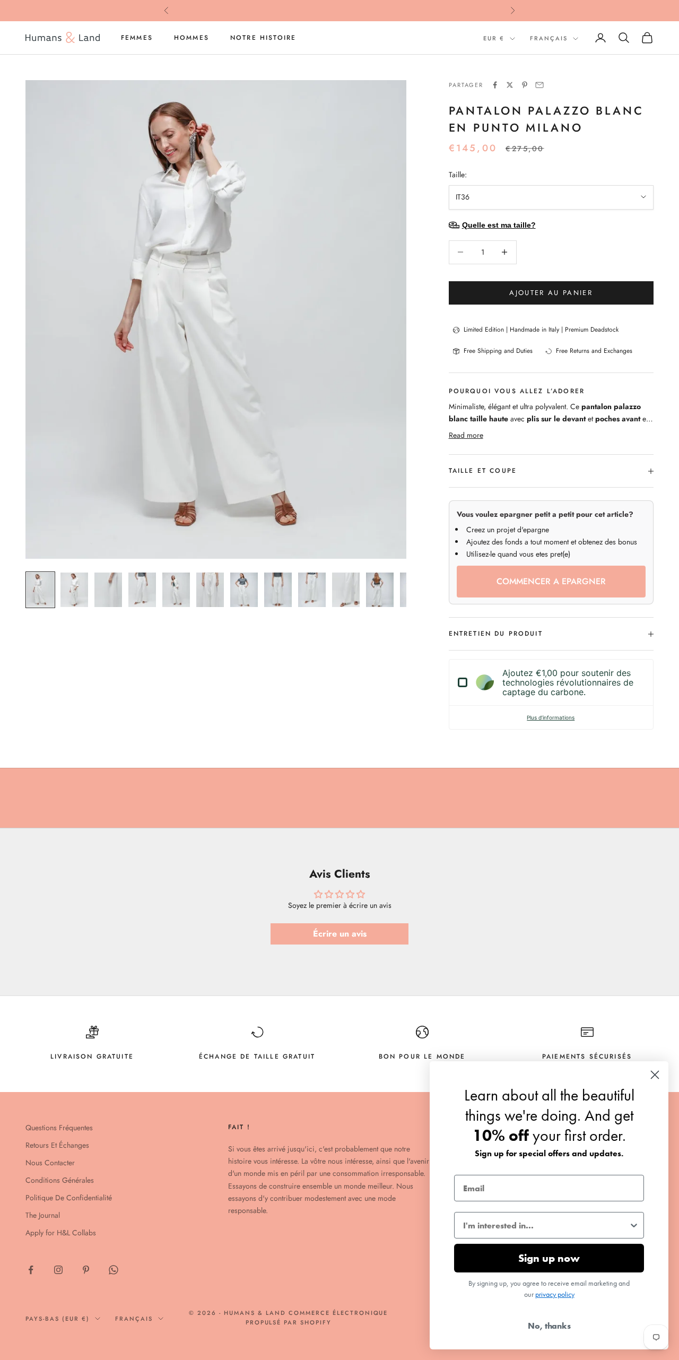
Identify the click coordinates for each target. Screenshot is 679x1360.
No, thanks (549, 1325)
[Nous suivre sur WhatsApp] (113, 1269)
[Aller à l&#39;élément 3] (108, 589)
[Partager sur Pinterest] (524, 85)
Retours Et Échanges (57, 1145)
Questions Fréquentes (59, 1127)
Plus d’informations (550, 717)
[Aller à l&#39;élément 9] (312, 589)
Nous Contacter (50, 1162)
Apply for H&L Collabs (60, 1232)
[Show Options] (634, 1225)
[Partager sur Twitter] (510, 85)
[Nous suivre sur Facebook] (30, 1269)
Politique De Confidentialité (68, 1197)
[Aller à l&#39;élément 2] (74, 589)
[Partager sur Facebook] (495, 85)
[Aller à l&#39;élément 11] (380, 589)
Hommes (191, 37)
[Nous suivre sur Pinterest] (86, 1269)
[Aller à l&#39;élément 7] (244, 589)
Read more (466, 435)
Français (549, 38)
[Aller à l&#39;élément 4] (142, 589)
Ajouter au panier (551, 293)
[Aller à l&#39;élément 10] (346, 589)
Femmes (137, 37)
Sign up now (549, 1258)
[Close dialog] (655, 1075)
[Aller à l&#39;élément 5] (176, 589)
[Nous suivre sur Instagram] (58, 1269)
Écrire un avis (340, 934)
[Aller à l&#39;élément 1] (40, 589)
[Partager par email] (539, 85)
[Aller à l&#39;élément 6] (210, 589)
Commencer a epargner (551, 581)
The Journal (42, 1215)
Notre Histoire (263, 37)
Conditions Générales (59, 1180)
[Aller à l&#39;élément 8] (278, 589)
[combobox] (546, 1225)
